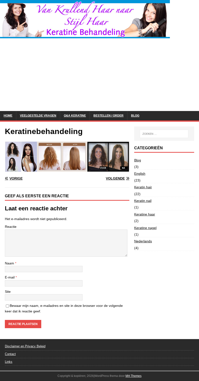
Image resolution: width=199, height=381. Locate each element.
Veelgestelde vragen (38, 115)
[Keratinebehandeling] (67, 169)
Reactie (11, 227)
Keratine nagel (145, 228)
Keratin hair (143, 187)
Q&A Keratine (75, 115)
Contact (10, 354)
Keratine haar (144, 214)
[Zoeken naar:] (164, 134)
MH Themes (133, 376)
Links (8, 362)
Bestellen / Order (108, 115)
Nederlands (143, 241)
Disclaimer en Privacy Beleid (25, 346)
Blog (135, 115)
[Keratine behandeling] (85, 36)
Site (8, 292)
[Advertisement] (99, 75)
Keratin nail (142, 201)
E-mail (10, 277)
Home (8, 115)
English (139, 173)
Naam (10, 263)
